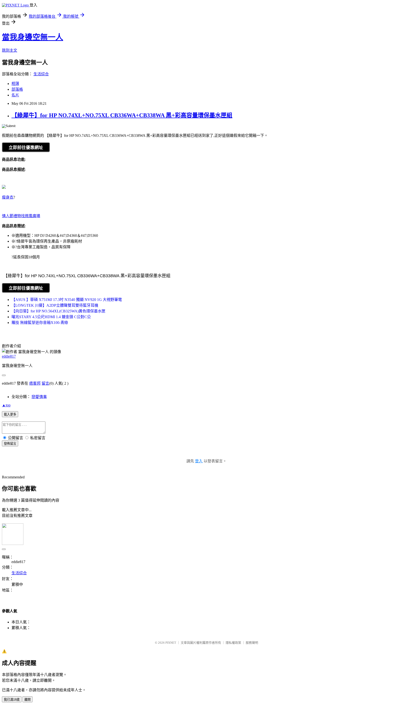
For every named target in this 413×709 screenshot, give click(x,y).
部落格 (17, 89)
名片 (15, 95)
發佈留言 (10, 443)
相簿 (15, 84)
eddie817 (9, 356)
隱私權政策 (233, 642)
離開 (27, 699)
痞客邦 (35, 383)
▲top (6, 405)
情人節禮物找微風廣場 (21, 216)
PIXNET (170, 642)
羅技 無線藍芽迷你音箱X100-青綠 (39, 323)
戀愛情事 (39, 397)
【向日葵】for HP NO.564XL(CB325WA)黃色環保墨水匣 (58, 311)
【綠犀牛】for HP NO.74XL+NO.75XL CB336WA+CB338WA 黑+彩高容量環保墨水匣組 (121, 115)
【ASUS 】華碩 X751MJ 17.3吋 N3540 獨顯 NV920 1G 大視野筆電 (66, 300)
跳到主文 (9, 50)
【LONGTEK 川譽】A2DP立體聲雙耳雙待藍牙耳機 (54, 305)
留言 (45, 383)
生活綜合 (41, 74)
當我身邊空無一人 (32, 37)
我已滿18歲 (12, 699)
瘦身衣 (7, 197)
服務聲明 (252, 642)
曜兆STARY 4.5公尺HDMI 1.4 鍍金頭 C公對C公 (51, 317)
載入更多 (10, 414)
